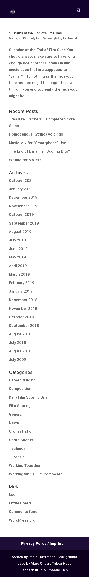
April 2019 (18, 266)
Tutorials (17, 457)
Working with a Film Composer (35, 474)
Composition (20, 388)
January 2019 (21, 291)
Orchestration (21, 431)
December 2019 (23, 197)
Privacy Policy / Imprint (42, 543)
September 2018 (24, 325)
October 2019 (21, 214)
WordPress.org (22, 520)
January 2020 (21, 189)
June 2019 (18, 248)
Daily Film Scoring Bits (44, 38)
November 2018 (23, 308)
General (16, 414)
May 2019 (17, 257)
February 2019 (21, 282)
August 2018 (20, 334)
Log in (14, 494)
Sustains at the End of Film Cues (35, 33)
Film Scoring (20, 405)
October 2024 (21, 180)
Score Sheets (21, 440)
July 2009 (17, 359)
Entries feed (20, 503)
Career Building (22, 380)
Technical (70, 38)
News (14, 422)
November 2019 (23, 206)
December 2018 (23, 300)
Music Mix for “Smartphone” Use (37, 143)
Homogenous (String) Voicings (36, 134)
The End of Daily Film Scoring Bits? (39, 151)
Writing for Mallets (25, 160)
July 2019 (17, 240)
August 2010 (20, 351)
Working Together (25, 465)
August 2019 (20, 231)
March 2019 (19, 274)
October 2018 (21, 317)
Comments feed (23, 511)
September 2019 (24, 223)
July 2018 (17, 342)
